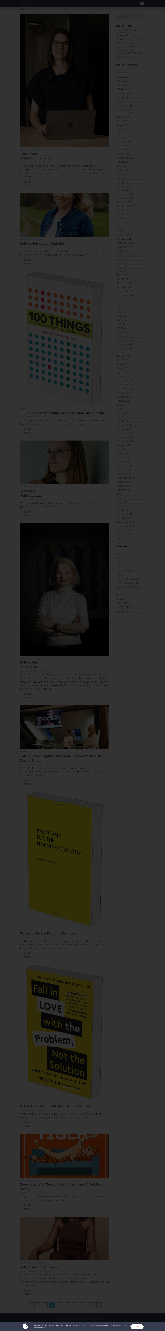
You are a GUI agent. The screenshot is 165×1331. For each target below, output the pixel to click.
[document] (82, 665)
